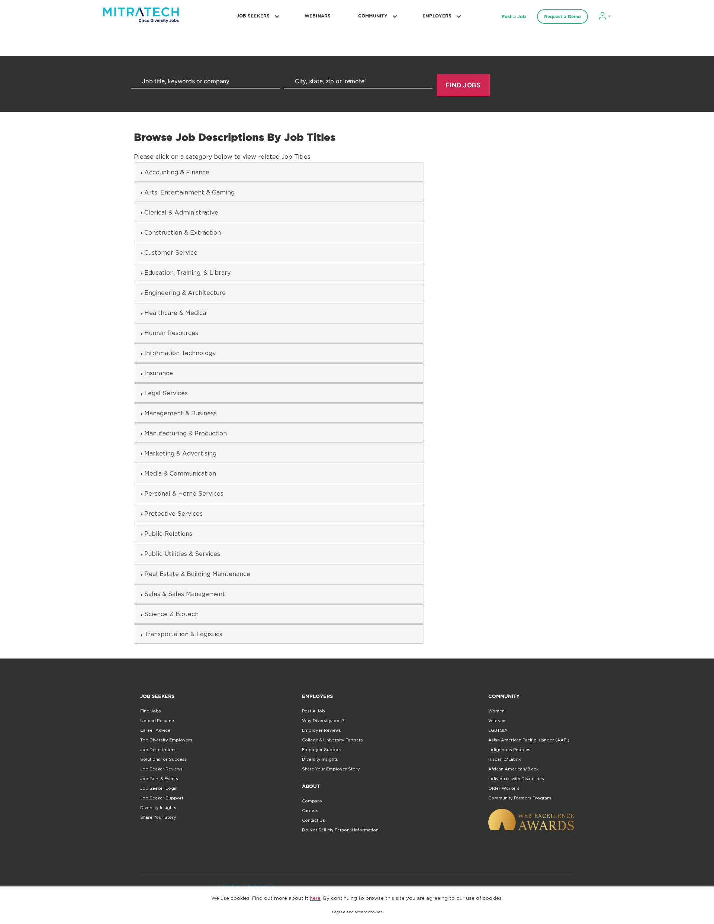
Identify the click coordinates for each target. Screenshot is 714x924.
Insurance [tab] (158, 373)
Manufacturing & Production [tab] (185, 433)
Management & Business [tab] (180, 413)
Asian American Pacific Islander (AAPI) (528, 740)
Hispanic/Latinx (504, 759)
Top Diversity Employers (166, 740)
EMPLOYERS (436, 16)
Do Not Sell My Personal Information (340, 830)
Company (312, 801)
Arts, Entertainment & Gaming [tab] (189, 192)
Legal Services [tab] (166, 393)
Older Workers (504, 788)
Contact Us (313, 820)
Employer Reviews (321, 730)
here (315, 898)
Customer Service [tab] (170, 252)
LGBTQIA (498, 730)
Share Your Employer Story (331, 769)
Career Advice (155, 730)
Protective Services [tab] (173, 513)
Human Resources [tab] (171, 332)
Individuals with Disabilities (516, 778)
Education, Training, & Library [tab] (187, 272)
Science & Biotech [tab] (171, 614)
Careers (310, 810)
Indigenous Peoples (509, 749)
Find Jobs (150, 711)
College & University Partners (332, 740)
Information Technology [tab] (180, 353)
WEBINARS (318, 16)
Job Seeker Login (159, 788)
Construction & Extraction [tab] (182, 232)
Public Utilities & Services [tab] (182, 553)
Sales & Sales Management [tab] (184, 593)
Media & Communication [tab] (180, 473)
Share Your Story (158, 817)
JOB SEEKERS (253, 16)
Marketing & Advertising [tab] (180, 453)
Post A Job (313, 711)
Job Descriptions (158, 749)
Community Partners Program (519, 798)
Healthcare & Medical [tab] (176, 312)
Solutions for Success (163, 759)
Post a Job (514, 16)
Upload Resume (157, 720)
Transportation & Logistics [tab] (183, 634)
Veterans (497, 720)
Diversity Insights (158, 807)
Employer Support (322, 749)
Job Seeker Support (161, 798)
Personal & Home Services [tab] (183, 493)
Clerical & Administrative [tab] (181, 212)
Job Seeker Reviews (161, 769)
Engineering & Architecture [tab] (185, 292)
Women (496, 711)
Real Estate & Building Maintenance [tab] (197, 573)
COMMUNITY (372, 16)
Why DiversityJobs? (323, 720)
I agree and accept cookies (357, 912)
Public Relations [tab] (168, 533)
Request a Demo (562, 16)
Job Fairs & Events (159, 778)
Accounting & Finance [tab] (176, 172)
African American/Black (513, 769)
